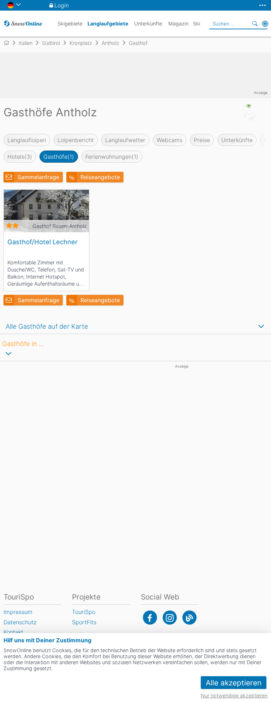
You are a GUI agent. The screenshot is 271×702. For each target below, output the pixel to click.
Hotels (19, 156)
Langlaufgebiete (108, 24)
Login (61, 5)
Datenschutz (20, 622)
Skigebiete (70, 24)
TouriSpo (83, 611)
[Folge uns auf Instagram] (170, 617)
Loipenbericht (76, 140)
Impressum (18, 611)
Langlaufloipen (26, 140)
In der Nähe (265, 23)
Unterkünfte (237, 140)
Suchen (255, 23)
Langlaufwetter (125, 140)
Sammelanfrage (38, 177)
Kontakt (13, 632)
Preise (202, 140)
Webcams (169, 140)
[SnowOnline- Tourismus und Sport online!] (9, 42)
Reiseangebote (100, 177)
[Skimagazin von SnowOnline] (189, 617)
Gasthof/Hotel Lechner (42, 242)
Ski (196, 24)
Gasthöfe (58, 156)
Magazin (178, 24)
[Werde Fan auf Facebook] (150, 617)
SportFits (84, 622)
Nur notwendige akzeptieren (234, 695)
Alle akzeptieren (233, 682)
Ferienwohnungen (111, 156)
